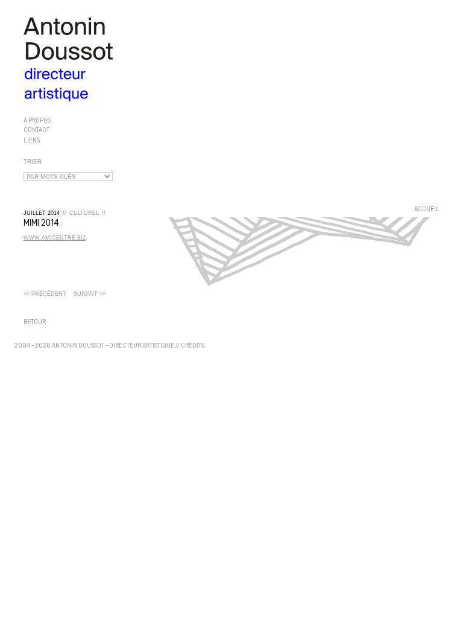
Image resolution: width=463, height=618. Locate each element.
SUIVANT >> (90, 294)
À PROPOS (37, 121)
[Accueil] (231, 59)
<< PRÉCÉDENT (45, 294)
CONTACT (36, 130)
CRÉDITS (192, 346)
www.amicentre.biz (55, 238)
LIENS (32, 140)
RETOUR (35, 322)
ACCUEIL (426, 209)
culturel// (87, 213)
